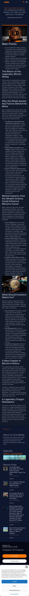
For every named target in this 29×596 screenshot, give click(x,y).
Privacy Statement (14, 594)
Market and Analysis (18, 8)
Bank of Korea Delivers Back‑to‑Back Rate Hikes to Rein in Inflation (17, 530)
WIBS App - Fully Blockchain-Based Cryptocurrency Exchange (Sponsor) (13, 454)
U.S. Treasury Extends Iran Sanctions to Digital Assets (17, 483)
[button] (26, 567)
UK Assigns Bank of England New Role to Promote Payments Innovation (16, 495)
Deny (14, 586)
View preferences (14, 590)
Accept (14, 581)
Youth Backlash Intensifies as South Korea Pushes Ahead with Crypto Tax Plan (17, 470)
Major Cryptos (8, 8)
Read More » (11, 478)
